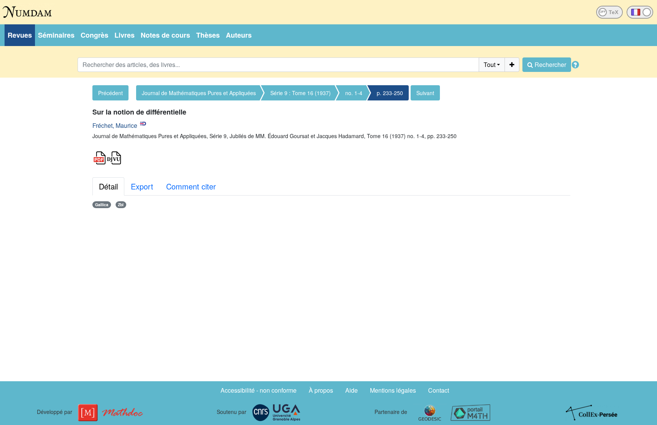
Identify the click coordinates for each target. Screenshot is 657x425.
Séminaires (56, 35)
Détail (108, 186)
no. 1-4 (353, 93)
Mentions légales (393, 390)
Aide (351, 390)
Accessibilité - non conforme (259, 390)
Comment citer (191, 186)
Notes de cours (165, 35)
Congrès (94, 35)
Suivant (425, 93)
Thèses (208, 35)
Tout (489, 64)
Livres (124, 35)
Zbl (121, 204)
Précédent (110, 93)
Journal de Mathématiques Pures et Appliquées (199, 93)
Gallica (101, 204)
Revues (20, 35)
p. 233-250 (390, 93)
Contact (438, 390)
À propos (321, 390)
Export (142, 186)
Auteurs (239, 35)
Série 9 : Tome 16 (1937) (300, 93)
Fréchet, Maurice (114, 125)
